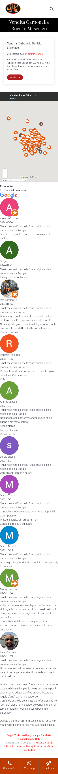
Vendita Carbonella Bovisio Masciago (24, 45)
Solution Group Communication (34, 746)
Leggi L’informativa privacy (22, 735)
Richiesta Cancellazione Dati (34, 736)
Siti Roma (29, 749)
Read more (16, 78)
